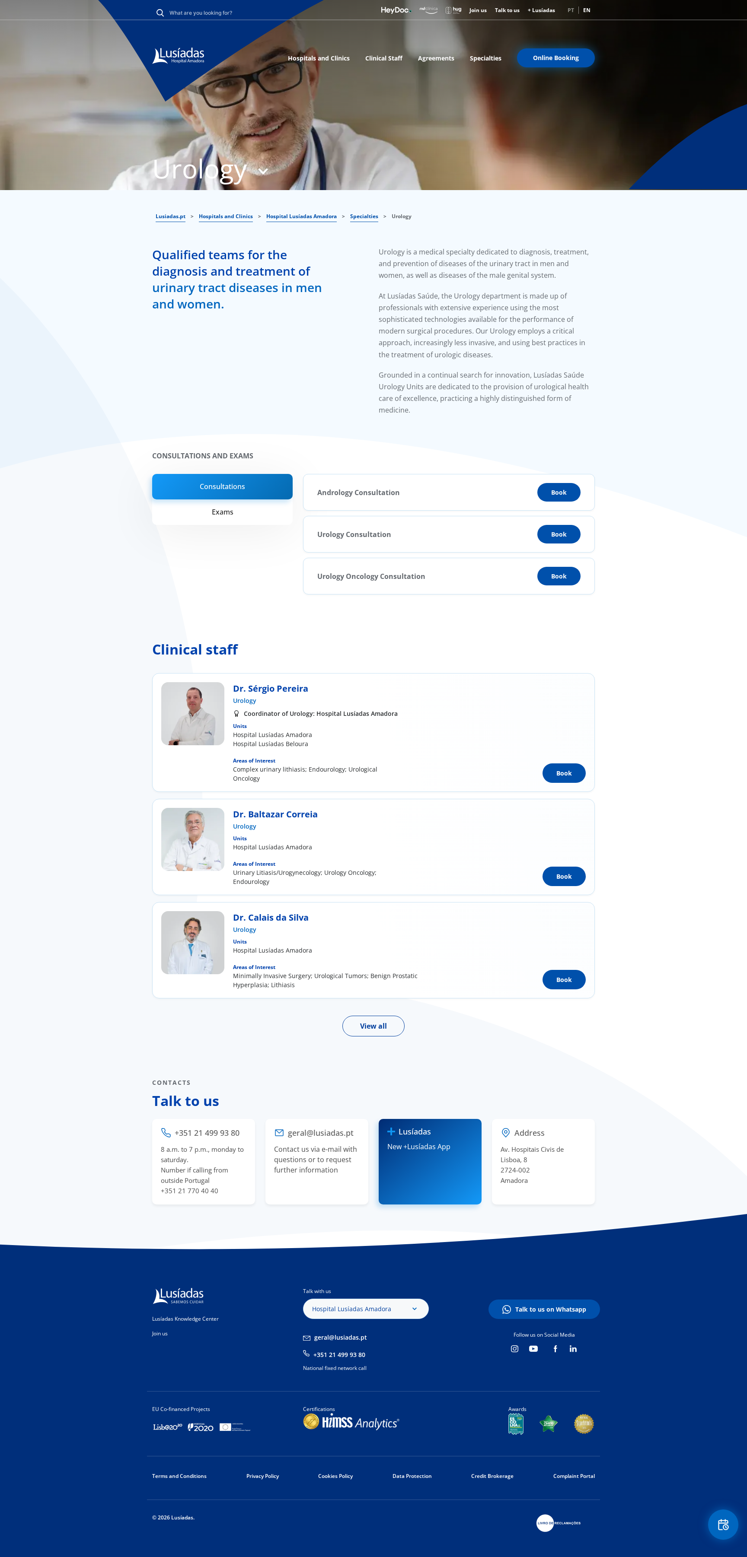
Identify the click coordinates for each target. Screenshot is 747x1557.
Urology (244, 700)
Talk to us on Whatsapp (550, 1309)
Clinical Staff (383, 58)
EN (587, 10)
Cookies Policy (335, 1476)
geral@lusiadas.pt (340, 1337)
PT (571, 10)
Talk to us (507, 10)
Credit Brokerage (492, 1476)
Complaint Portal (574, 1476)
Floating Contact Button (723, 1524)
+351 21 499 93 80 (339, 1354)
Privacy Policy (262, 1476)
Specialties (485, 58)
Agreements (436, 58)
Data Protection (412, 1476)
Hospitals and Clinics (319, 58)
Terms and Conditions (179, 1476)
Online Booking (556, 58)
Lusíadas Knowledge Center (185, 1318)
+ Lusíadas (541, 10)
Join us (478, 10)
